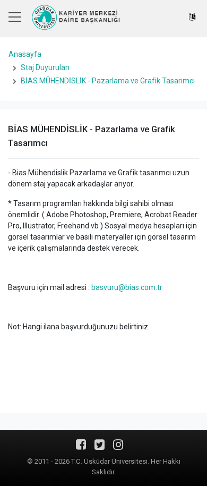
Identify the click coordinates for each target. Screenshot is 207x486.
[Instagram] (118, 448)
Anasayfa (24, 54)
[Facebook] (81, 448)
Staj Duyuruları (45, 67)
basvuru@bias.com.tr (126, 287)
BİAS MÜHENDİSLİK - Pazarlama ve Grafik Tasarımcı (108, 80)
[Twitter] (99, 448)
